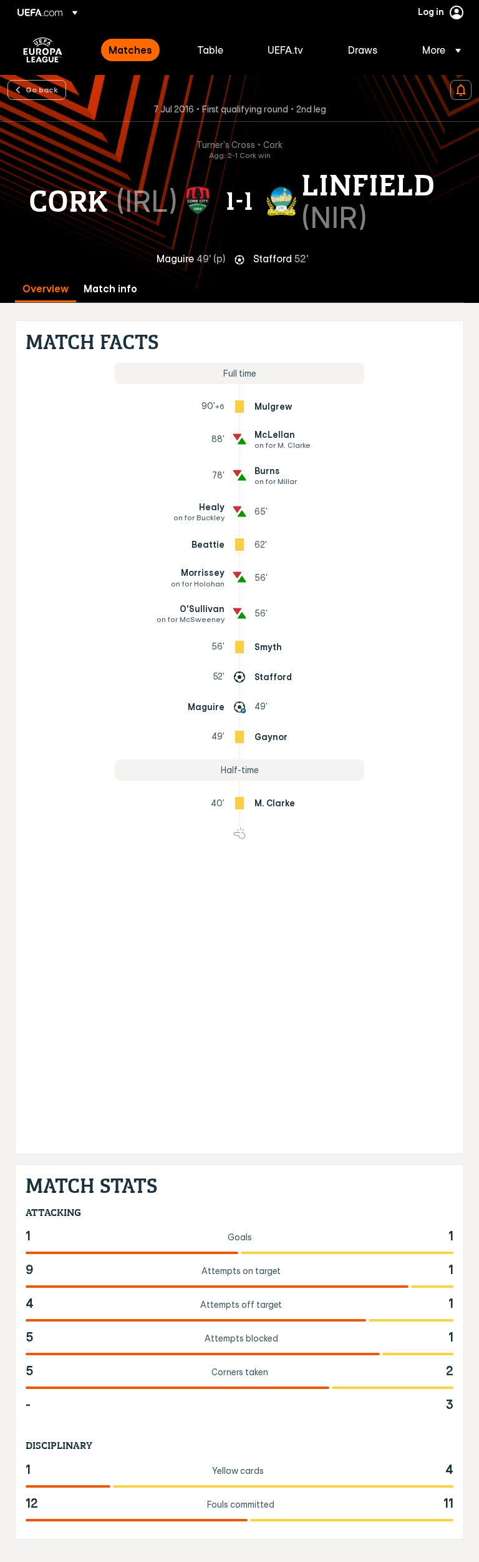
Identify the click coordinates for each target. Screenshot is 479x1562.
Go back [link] (42, 89)
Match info (110, 289)
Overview (45, 289)
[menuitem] (137, 50)
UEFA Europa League (42, 49)
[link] (130, 50)
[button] (438, 50)
